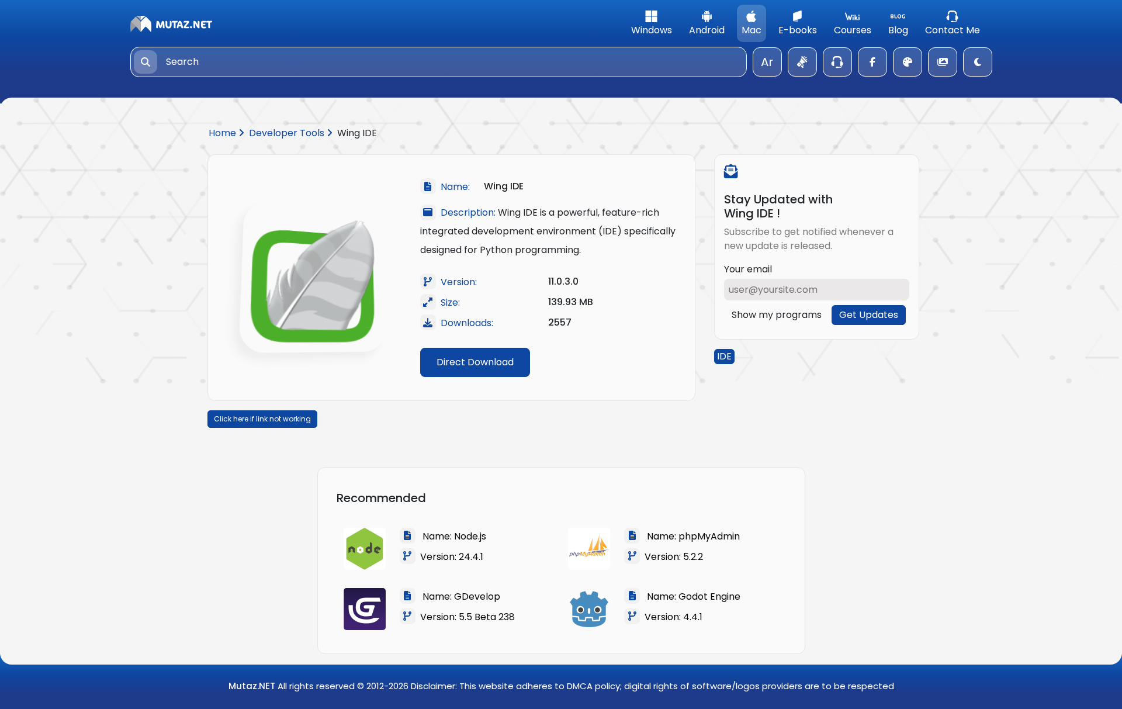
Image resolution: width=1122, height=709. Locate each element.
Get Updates (868, 314)
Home (223, 133)
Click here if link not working (262, 419)
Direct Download (475, 362)
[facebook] (872, 62)
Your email (748, 269)
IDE (724, 356)
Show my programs (777, 314)
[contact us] (837, 62)
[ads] (802, 62)
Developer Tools (288, 133)
